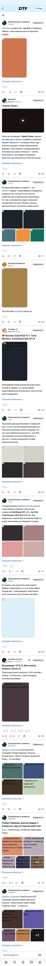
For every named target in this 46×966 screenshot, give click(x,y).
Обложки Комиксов (16, 263)
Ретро (10, 661)
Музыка (11, 102)
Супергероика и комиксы (19, 22)
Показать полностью (11, 81)
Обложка (6, 28)
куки (17, 955)
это (5, 830)
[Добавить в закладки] (10, 92)
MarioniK (11, 99)
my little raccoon (15, 659)
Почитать (11, 331)
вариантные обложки (28, 506)
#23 (16, 311)
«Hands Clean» (10, 105)
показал (9, 427)
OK (39, 955)
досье (23, 588)
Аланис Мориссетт (11, 142)
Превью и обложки (10, 750)
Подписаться (38, 23)
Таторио (11, 329)
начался (5, 190)
